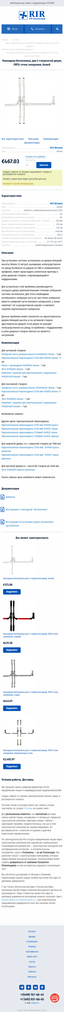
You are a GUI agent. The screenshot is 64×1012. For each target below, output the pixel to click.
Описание (33, 138)
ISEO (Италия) (56, 147)
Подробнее (12, 591)
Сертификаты (32, 951)
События (32, 971)
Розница (28, 808)
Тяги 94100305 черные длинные (18, 469)
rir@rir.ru (35, 1003)
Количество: (30, 160)
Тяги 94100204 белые (12, 369)
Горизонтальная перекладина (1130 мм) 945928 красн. (30, 425)
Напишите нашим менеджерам (18, 183)
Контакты (32, 977)
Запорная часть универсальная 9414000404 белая (28, 354)
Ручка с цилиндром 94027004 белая (20, 365)
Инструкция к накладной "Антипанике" (27, 509)
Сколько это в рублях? (35, 156)
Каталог (16, 40)
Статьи (32, 961)
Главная (5, 40)
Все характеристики (13, 138)
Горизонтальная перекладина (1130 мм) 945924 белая (30, 357)
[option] (32, 101)
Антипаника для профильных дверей (17, 49)
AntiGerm (10, 497)
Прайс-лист (32, 956)
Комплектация (50, 138)
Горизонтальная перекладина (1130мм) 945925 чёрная (30, 436)
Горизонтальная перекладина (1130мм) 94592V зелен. (30, 432)
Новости (32, 966)
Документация (32, 142)
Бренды (32, 936)
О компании (32, 941)
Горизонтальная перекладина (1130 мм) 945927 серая (30, 428)
